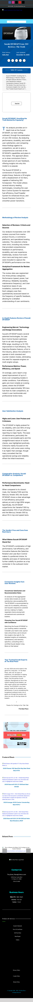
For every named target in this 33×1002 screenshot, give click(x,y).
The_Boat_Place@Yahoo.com (19, 6)
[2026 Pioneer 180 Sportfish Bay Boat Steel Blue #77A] (16, 763)
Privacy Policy (16, 970)
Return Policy (16, 982)
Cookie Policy (16, 976)
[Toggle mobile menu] (30, 11)
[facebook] (8, 60)
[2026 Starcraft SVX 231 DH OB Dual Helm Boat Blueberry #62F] (16, 811)
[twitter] (24, 60)
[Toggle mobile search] (27, 11)
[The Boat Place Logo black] (16, 859)
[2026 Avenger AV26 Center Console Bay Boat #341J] (16, 794)
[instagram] (12, 60)
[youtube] (20, 60)
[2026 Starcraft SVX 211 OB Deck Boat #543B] (16, 777)
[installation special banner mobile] (16, 722)
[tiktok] (16, 60)
